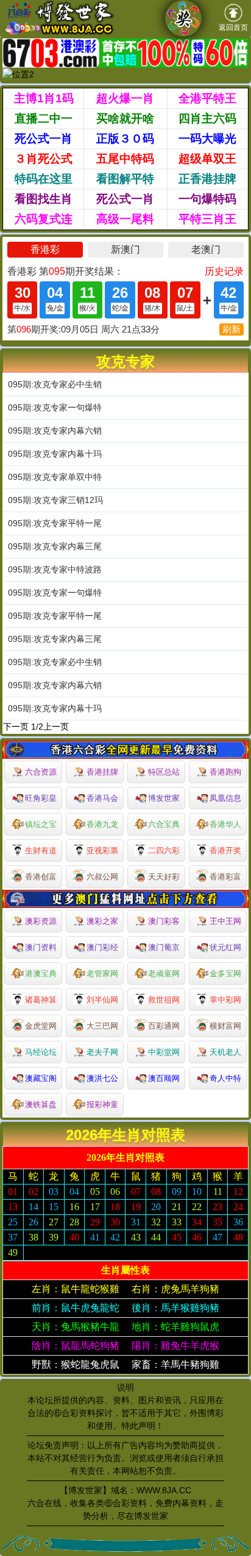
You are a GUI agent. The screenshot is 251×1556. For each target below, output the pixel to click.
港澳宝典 (41, 973)
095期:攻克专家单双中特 (55, 477)
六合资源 (41, 771)
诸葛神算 (41, 999)
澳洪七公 (102, 1078)
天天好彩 (164, 876)
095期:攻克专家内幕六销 (55, 430)
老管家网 (102, 973)
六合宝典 (164, 824)
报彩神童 (102, 1104)
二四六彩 (164, 850)
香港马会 (102, 798)
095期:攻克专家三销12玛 (55, 500)
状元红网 (225, 947)
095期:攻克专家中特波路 (55, 569)
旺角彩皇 (41, 798)
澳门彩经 (102, 947)
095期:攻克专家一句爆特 (55, 407)
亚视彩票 (102, 850)
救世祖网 (164, 999)
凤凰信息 (225, 798)
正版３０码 (125, 138)
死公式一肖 (43, 138)
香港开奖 (225, 850)
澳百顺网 (164, 1078)
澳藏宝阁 (41, 1078)
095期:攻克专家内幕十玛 (55, 454)
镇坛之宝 (41, 824)
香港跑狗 (225, 771)
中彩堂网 (164, 1052)
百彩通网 (164, 1025)
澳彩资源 (41, 921)
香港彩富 (225, 876)
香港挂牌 (102, 771)
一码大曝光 (207, 138)
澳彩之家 (102, 921)
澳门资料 (41, 947)
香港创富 (41, 876)
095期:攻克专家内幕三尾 (55, 546)
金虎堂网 (41, 1025)
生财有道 (41, 850)
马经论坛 (41, 1052)
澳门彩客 (164, 921)
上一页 (56, 726)
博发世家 (164, 798)
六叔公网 (102, 876)
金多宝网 (225, 973)
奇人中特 (225, 1078)
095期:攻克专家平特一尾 (55, 523)
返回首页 (233, 27)
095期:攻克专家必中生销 (55, 384)
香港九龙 (102, 824)
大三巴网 (102, 1025)
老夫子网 (102, 1052)
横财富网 (225, 1025)
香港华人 (225, 824)
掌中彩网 (225, 999)
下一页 (16, 726)
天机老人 (225, 1052)
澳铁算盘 (41, 1104)
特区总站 (164, 771)
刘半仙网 (102, 999)
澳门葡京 (164, 947)
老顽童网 (164, 973)
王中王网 (225, 921)
